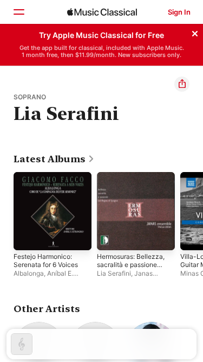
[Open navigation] (18, 12)
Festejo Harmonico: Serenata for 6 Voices (46, 260)
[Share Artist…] (181, 84)
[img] (102, 12)
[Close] (195, 32)
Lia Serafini (114, 273)
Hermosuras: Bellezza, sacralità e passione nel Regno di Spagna (131, 268)
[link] (54, 159)
